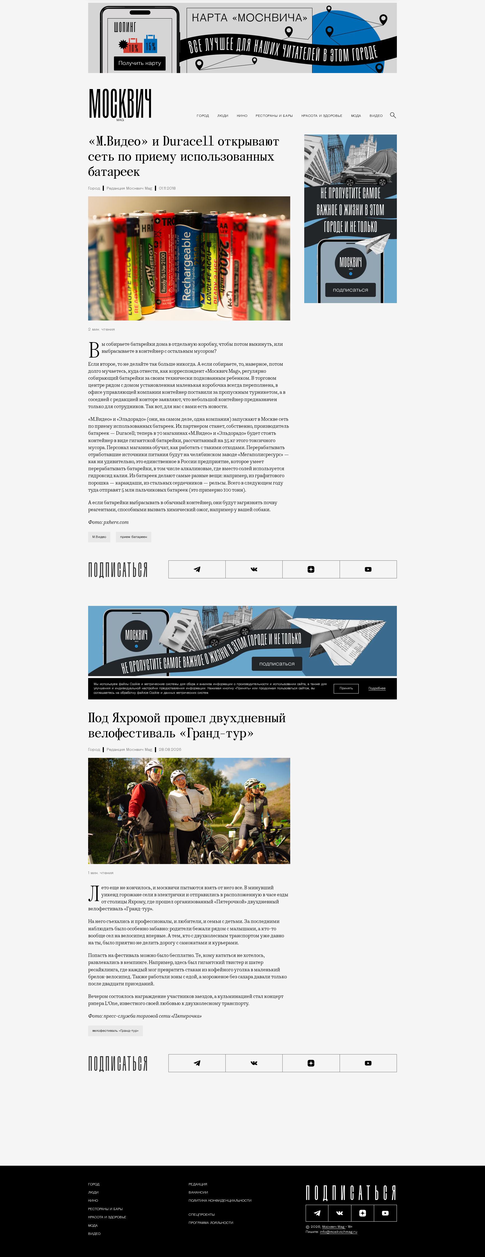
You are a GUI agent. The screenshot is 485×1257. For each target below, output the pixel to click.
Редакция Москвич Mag (129, 189)
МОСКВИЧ (120, 103)
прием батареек (133, 537)
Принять (346, 688)
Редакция (198, 1184)
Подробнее (377, 688)
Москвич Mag (334, 1227)
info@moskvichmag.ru (338, 1232)
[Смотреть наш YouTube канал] (368, 569)
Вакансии (198, 1192)
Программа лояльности (211, 1223)
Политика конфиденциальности (220, 1201)
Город (94, 189)
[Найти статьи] (393, 115)
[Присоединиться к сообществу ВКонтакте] (254, 569)
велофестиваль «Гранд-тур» (115, 1031)
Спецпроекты (202, 1215)
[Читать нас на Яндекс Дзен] (311, 569)
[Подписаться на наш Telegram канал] (197, 569)
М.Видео (99, 537)
